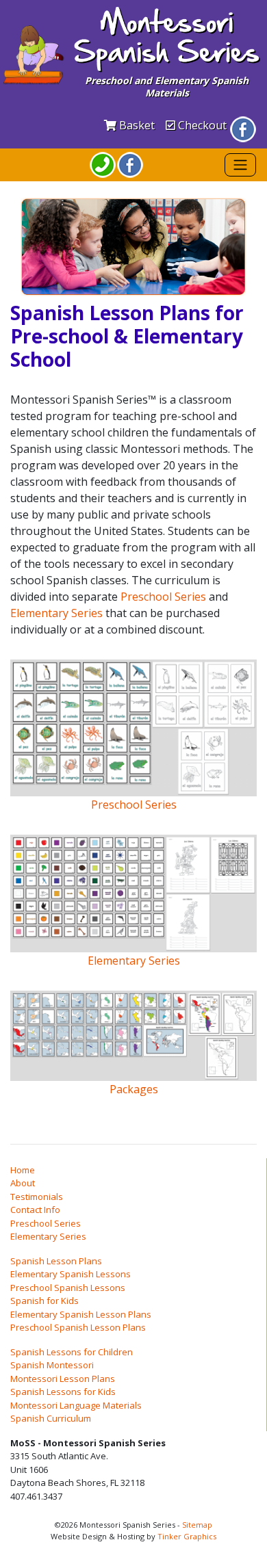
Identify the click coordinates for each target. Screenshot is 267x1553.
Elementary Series (56, 613)
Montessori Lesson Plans (62, 1378)
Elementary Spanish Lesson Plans (80, 1314)
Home (22, 1170)
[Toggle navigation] (240, 165)
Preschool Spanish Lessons (67, 1287)
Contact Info (35, 1209)
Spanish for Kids (44, 1300)
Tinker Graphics (186, 1536)
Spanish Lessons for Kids (63, 1391)
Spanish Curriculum (50, 1418)
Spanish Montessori (52, 1365)
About (22, 1183)
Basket (135, 125)
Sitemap (197, 1524)
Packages (134, 1089)
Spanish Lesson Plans (56, 1261)
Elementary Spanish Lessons (70, 1274)
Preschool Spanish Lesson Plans (78, 1327)
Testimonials (36, 1196)
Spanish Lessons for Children (71, 1352)
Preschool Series (163, 596)
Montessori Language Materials (76, 1405)
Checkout (201, 125)
